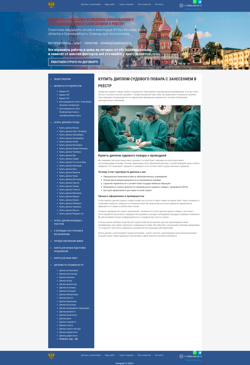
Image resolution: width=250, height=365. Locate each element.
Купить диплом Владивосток (71, 213)
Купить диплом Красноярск (70, 145)
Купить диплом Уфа (67, 155)
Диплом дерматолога (68, 332)
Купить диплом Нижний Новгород (73, 148)
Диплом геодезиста (67, 322)
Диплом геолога (66, 325)
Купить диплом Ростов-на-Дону (72, 162)
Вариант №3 (64, 98)
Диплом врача (65, 318)
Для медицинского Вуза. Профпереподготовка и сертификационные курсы (70, 112)
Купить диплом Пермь (68, 176)
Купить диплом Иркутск (69, 210)
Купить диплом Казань (68, 141)
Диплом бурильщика (68, 301)
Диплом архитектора (68, 284)
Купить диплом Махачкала (70, 193)
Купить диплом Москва (69, 128)
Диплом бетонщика (67, 291)
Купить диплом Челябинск (70, 152)
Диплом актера (65, 280)
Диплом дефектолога (68, 335)
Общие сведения (62, 79)
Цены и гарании (126, 4)
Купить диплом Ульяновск (70, 207)
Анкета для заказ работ (66, 258)
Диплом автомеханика (68, 270)
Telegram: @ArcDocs (193, 9)
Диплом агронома (66, 277)
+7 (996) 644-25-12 (193, 5)
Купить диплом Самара (69, 159)
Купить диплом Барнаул (69, 196)
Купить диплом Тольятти (69, 189)
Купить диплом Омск (68, 169)
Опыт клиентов (144, 4)
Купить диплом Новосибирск (71, 134)
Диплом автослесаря (68, 274)
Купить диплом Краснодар (70, 165)
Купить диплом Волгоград (70, 179)
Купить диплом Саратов (69, 183)
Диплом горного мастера (70, 329)
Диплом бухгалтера (67, 305)
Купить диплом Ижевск (69, 200)
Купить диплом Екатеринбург (71, 138)
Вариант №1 (64, 91)
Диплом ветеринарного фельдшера (74, 308)
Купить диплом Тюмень (69, 186)
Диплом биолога (66, 298)
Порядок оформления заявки (68, 241)
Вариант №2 (64, 95)
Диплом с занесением (91, 4)
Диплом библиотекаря (68, 294)
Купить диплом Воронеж (69, 172)
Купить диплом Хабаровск (70, 203)
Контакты (159, 4)
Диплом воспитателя (68, 315)
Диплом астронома (67, 287)
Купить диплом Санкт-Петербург (73, 131)
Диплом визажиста (67, 311)
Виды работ (110, 4)
